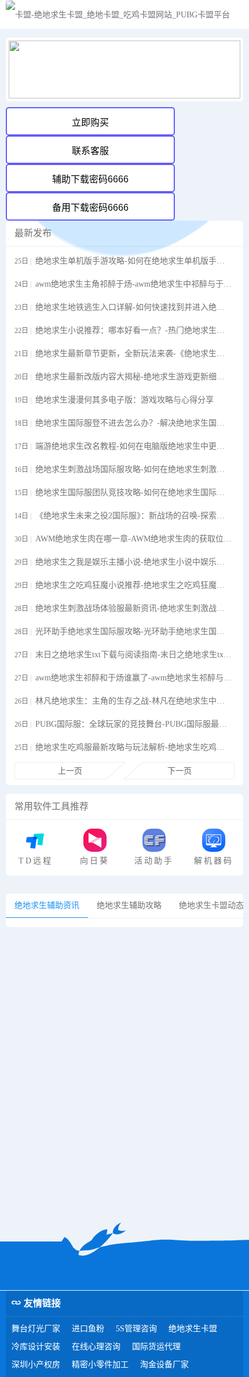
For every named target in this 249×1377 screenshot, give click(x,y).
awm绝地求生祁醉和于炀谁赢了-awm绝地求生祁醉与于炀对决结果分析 (133, 677)
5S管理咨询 (136, 1328)
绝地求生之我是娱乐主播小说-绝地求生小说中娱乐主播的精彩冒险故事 (133, 562)
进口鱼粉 (88, 1328)
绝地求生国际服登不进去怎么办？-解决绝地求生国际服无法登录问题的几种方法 (133, 423)
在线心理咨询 (96, 1346)
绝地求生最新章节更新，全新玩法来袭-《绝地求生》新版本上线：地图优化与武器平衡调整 (133, 353)
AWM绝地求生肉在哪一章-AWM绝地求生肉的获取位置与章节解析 (133, 538)
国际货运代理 (156, 1346)
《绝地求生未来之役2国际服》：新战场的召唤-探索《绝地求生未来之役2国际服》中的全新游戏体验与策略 (133, 515)
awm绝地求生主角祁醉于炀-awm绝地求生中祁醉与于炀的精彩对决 (133, 284)
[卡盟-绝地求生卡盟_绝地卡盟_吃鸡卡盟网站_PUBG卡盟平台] (118, 15)
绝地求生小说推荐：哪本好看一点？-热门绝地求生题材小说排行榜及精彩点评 (133, 330)
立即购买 (90, 122)
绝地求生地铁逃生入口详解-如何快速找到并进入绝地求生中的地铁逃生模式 (133, 307)
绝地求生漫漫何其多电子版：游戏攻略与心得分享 (124, 399)
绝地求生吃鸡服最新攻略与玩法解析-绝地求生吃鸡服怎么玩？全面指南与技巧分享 (133, 747)
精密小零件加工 (100, 1364)
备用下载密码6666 (90, 208)
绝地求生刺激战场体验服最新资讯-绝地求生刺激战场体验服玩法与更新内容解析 (133, 608)
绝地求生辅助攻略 (129, 905)
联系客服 (90, 151)
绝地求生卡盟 (193, 1328)
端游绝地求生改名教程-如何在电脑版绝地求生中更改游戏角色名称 (133, 446)
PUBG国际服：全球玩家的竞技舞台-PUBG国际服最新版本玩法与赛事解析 (133, 724)
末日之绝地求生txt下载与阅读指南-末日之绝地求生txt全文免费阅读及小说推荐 (133, 654)
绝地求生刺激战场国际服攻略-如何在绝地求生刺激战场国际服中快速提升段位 (133, 469)
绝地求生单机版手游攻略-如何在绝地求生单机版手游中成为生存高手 (133, 261)
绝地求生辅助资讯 (46, 905)
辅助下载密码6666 (90, 179)
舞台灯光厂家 (36, 1328)
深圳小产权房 (36, 1364)
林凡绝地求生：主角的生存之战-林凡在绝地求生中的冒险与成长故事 (133, 701)
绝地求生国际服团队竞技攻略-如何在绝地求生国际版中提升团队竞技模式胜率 (133, 492)
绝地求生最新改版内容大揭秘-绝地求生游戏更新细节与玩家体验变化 (133, 376)
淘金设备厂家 (164, 1364)
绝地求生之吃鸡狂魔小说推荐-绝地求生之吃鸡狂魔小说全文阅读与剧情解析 (133, 585)
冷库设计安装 (36, 1346)
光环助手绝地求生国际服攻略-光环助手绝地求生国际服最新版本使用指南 (133, 631)
